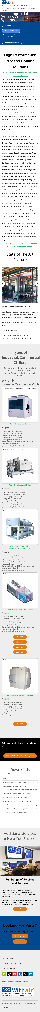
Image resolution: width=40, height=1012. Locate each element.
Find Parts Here (20, 936)
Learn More (20, 909)
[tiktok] (9, 974)
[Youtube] (14, 974)
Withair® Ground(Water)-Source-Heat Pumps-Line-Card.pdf (20, 805)
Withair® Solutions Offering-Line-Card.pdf (15, 786)
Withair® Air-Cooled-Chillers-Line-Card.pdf (15, 797)
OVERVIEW (8, 25)
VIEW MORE (20, 637)
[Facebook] (20, 974)
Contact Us (20, 942)
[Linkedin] (30, 974)
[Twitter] (25, 974)
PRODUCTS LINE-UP (11, 31)
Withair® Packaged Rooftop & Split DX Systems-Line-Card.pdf (21, 782)
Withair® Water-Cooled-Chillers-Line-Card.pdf (16, 794)
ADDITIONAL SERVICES (12, 42)
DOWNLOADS (9, 36)
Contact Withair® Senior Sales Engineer (20, 756)
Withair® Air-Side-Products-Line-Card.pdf (15, 812)
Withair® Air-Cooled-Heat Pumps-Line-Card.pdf (17, 801)
